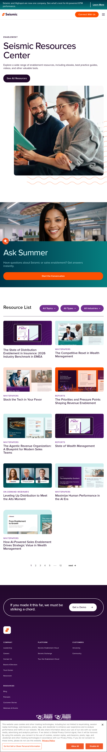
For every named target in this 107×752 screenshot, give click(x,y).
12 (60, 565)
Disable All (94, 746)
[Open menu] (103, 14)
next (71, 565)
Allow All (75, 746)
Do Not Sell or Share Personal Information (22, 746)
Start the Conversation (53, 276)
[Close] (102, 725)
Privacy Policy (48, 740)
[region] (53, 736)
